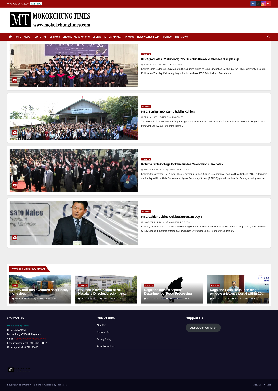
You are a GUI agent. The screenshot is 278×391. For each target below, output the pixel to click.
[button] (268, 37)
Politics (167, 37)
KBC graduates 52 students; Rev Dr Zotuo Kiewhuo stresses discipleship (190, 59)
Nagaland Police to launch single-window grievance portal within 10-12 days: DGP (238, 293)
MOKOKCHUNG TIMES (172, 65)
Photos (129, 37)
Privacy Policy (104, 339)
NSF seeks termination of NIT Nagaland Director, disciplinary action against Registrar (101, 293)
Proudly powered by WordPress (20, 385)
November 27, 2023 (154, 170)
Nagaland (146, 54)
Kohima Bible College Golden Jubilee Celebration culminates (182, 164)
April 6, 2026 (151, 117)
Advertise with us (106, 346)
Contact (267, 385)
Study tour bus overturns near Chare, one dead (40, 291)
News (27, 37)
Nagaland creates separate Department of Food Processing (168, 291)
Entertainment (113, 37)
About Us (101, 325)
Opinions (55, 37)
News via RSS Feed (148, 37)
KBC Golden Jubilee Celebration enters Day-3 (171, 216)
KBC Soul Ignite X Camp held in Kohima (168, 111)
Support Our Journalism (203, 327)
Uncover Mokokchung (76, 37)
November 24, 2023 (154, 222)
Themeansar (62, 385)
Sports (97, 37)
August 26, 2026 (23, 299)
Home (18, 37)
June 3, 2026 (150, 65)
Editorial (41, 37)
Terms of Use (103, 332)
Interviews (181, 37)
